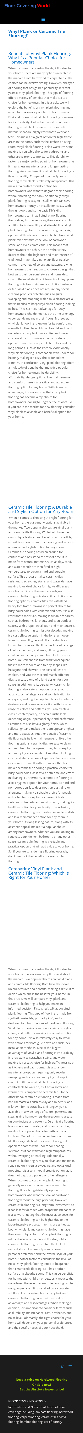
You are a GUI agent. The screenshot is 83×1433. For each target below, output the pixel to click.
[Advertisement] (41, 460)
